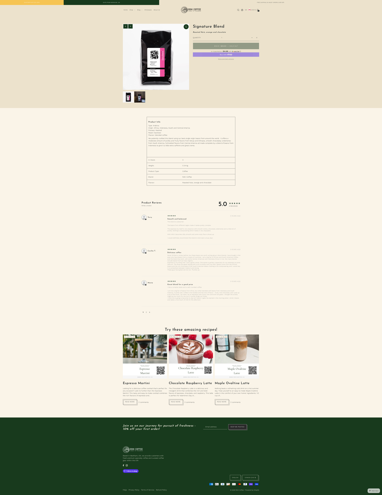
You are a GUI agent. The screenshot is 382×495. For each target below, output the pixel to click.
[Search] (238, 10)
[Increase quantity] (256, 37)
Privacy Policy (134, 490)
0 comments (144, 402)
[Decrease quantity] (252, 37)
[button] (226, 51)
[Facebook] (123, 465)
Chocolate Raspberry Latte (190, 383)
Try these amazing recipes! (191, 330)
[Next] (130, 26)
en (246, 10)
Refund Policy (161, 490)
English (235, 477)
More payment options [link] (226, 59)
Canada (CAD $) (250, 477)
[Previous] (125, 26)
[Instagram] (127, 465)
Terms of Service (147, 490)
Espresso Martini (136, 383)
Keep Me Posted (237, 427)
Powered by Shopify (252, 490)
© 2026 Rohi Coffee (237, 490)
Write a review (146, 205)
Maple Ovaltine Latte (232, 383)
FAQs (125, 490)
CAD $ (253, 10)
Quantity (197, 38)
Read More (130, 402)
